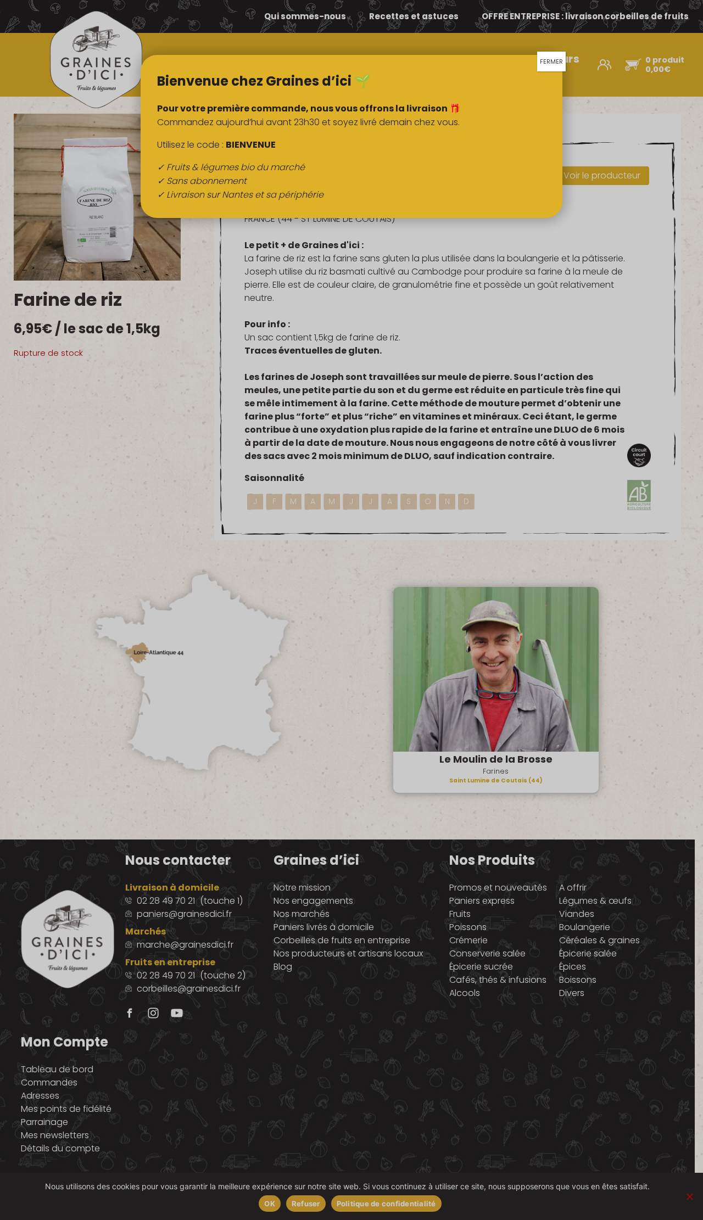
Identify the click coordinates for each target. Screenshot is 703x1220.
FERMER (551, 61)
